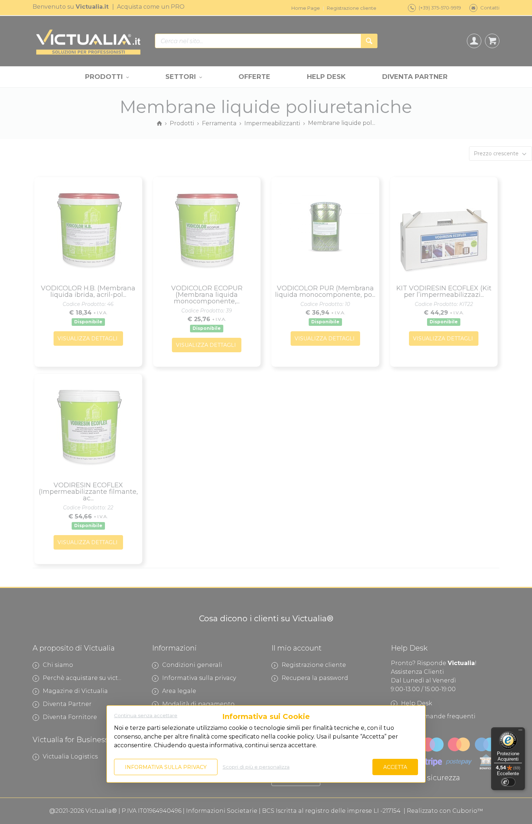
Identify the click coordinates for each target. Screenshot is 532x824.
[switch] (508, 782)
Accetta (395, 767)
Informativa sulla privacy (166, 767)
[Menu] (520, 731)
